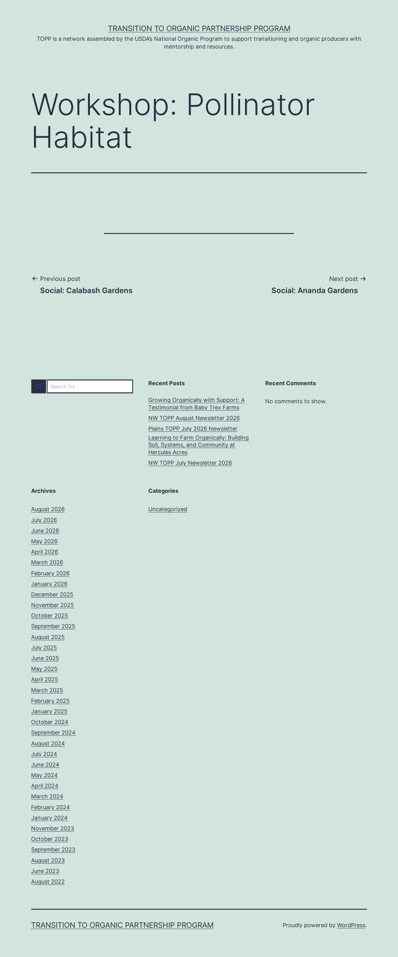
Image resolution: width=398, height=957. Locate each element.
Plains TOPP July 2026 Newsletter (193, 428)
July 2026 (44, 520)
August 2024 (48, 743)
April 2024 (44, 785)
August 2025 (48, 637)
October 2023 (49, 839)
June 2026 (45, 530)
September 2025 (53, 626)
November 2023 (52, 828)
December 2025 (52, 594)
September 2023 (53, 849)
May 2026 (44, 541)
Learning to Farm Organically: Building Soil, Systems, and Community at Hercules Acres (198, 444)
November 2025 (52, 605)
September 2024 (53, 732)
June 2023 (45, 871)
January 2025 (49, 711)
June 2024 (45, 764)
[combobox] (82, 386)
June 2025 (45, 658)
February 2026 (50, 573)
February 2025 (50, 701)
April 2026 (44, 552)
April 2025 (44, 679)
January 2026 (49, 584)
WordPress (351, 925)
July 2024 (44, 754)
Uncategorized (167, 509)
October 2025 (49, 615)
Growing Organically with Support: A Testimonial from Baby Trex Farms (196, 403)
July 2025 (44, 647)
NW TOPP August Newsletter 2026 (194, 418)
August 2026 (48, 509)
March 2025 (47, 690)
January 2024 (49, 818)
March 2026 (47, 562)
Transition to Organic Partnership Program (199, 28)
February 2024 (50, 807)
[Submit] (38, 386)
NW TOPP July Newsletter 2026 (190, 463)
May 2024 (44, 775)
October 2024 (49, 722)
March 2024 (47, 796)
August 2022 (48, 881)
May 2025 (44, 668)
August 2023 (48, 860)
